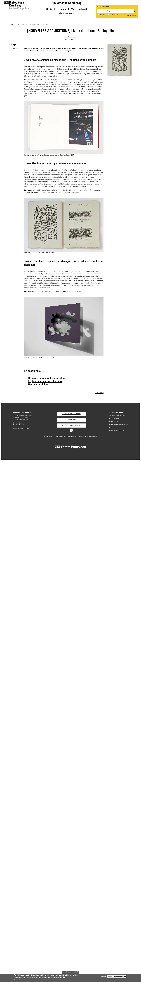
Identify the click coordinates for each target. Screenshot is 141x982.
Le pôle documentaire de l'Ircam (117, 430)
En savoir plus (17, 980)
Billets (17, 24)
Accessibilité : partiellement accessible (87, 436)
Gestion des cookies (71, 436)
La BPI (110, 427)
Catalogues (103, 14)
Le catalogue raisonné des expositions (118, 424)
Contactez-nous (71, 419)
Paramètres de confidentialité (70, 972)
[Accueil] (19, 5)
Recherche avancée (131, 15)
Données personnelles (59, 436)
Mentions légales (48, 436)
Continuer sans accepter (117, 977)
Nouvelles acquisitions (71, 37)
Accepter (103, 977)
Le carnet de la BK (113, 421)
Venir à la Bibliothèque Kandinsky (71, 414)
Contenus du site (114, 14)
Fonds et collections (70, 39)
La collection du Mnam (114, 418)
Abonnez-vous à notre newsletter (71, 425)
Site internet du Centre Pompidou (117, 415)
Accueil (12, 24)
